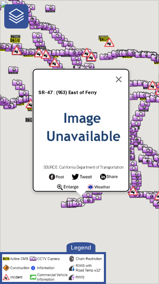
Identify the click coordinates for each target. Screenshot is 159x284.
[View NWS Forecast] (99, 189)
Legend (81, 247)
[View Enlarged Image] (67, 189)
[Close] (119, 79)
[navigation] (16, 16)
